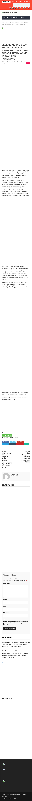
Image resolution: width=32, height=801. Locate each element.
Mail (27, 444)
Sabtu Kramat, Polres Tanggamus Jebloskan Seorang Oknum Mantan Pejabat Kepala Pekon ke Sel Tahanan (7, 459)
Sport (5, 21)
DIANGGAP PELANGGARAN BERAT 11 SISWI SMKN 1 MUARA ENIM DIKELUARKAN (20, 729)
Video (26, 21)
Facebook (6, 441)
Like (28, 63)
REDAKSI (5, 29)
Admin (14, 732)
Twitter (13, 441)
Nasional (18, 21)
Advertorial (7, 25)
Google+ (20, 441)
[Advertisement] (16, 84)
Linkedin (5, 444)
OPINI (11, 21)
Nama (5, 599)
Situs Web (6, 612)
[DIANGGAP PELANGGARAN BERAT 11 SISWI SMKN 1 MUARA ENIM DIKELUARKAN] (6, 728)
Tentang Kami (12, 798)
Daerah (5, 17)
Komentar (6, 583)
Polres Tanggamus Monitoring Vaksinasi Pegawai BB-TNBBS (25, 457)
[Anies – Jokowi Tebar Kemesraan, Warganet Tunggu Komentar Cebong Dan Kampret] (6, 750)
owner (4, 61)
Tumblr (13, 444)
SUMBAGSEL (18, 702)
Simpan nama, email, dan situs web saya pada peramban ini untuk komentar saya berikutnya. (15, 622)
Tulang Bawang (19, 735)
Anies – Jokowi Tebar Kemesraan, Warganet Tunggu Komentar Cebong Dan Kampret (20, 750)
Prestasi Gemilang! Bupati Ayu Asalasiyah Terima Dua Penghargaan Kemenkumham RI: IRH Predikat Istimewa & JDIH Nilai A (15, 655)
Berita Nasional (15, 747)
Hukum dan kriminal (18, 17)
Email (5, 606)
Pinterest (20, 444)
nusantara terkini (20, 25)
